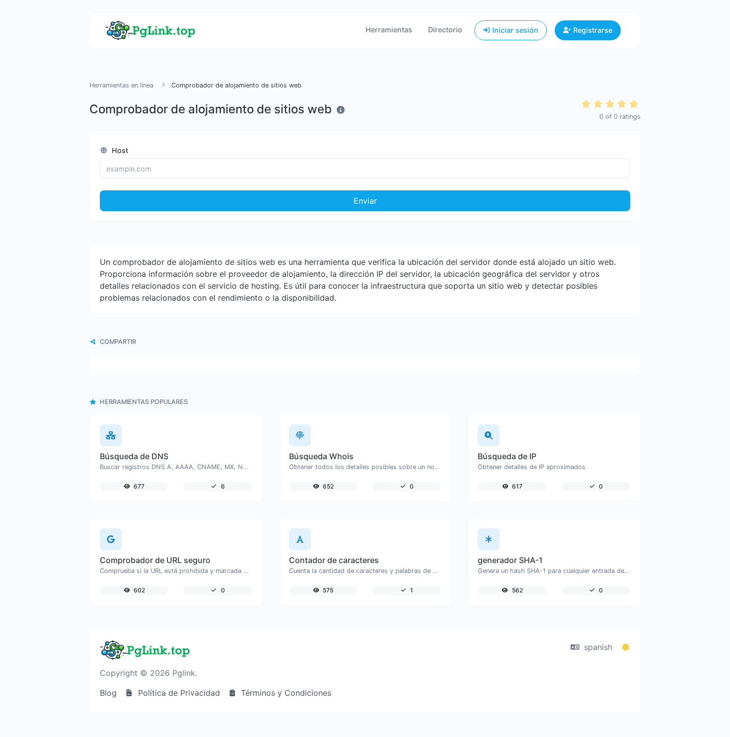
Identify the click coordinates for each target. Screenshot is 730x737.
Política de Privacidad (178, 693)
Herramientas (388, 29)
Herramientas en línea (121, 85)
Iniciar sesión (514, 30)
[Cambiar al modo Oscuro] (626, 647)
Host (119, 150)
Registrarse (591, 30)
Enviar (365, 201)
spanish (597, 647)
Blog (108, 693)
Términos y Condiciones (284, 693)
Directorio (445, 29)
